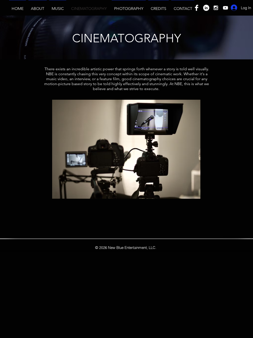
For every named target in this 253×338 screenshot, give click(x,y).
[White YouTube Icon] (225, 8)
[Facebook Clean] (196, 8)
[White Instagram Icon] (216, 8)
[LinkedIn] (206, 8)
